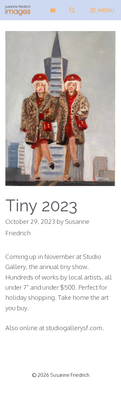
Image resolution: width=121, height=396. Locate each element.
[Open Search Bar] (72, 10)
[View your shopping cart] (52, 10)
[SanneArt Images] (17, 10)
